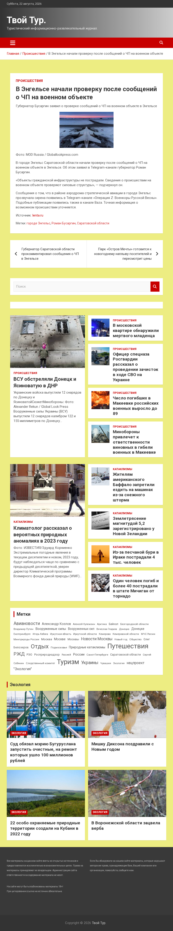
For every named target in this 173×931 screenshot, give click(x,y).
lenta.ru (37, 215)
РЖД (19, 654)
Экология (119, 663)
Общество (135, 639)
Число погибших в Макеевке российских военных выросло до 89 (136, 405)
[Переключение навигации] (13, 43)
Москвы (73, 639)
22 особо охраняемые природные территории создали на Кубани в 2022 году (45, 828)
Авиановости (27, 623)
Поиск (154, 287)
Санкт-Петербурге (97, 654)
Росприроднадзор (47, 654)
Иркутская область (60, 634)
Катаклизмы (23, 521)
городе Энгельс (38, 223)
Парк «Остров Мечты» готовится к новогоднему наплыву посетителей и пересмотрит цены (123, 254)
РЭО (29, 654)
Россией (66, 654)
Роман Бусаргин (64, 223)
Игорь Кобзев (40, 634)
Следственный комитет (40, 663)
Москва (46, 639)
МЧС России (148, 634)
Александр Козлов (56, 624)
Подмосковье (59, 647)
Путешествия (127, 646)
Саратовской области (93, 223)
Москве (60, 639)
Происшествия (29, 81)
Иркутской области (85, 634)
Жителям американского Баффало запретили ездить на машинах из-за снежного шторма (134, 487)
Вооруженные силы (50, 629)
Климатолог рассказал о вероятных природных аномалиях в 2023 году (43, 534)
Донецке (137, 629)
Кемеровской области (126, 634)
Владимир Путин (23, 629)
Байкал (113, 624)
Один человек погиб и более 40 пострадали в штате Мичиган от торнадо (136, 588)
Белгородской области (134, 624)
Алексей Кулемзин (84, 624)
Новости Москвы (96, 639)
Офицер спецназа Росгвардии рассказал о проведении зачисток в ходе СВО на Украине (135, 367)
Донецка (124, 629)
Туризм (68, 662)
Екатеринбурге (22, 634)
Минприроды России (26, 639)
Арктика (102, 624)
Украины (89, 662)
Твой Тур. (26, 20)
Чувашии (105, 663)
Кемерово (105, 634)
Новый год (120, 639)
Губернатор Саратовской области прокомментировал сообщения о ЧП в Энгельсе (50, 254)
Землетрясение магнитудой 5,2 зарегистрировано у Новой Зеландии (134, 526)
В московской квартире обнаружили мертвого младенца (136, 330)
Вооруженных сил (81, 629)
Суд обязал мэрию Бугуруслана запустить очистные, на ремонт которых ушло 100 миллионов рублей (43, 752)
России (78, 654)
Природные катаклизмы (87, 647)
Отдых (40, 646)
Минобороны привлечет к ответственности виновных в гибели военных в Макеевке (134, 442)
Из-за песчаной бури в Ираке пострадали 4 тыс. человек (136, 557)
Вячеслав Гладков (106, 629)
